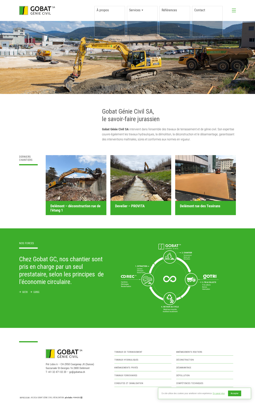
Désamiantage (183, 367)
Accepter (235, 393)
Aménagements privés (126, 367)
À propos (103, 10)
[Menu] (234, 10)
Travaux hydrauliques (126, 360)
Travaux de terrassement (128, 352)
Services (135, 10)
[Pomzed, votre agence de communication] (77, 398)
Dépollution (183, 375)
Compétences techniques (189, 383)
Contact (199, 10)
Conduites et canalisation (128, 383)
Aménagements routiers (189, 352)
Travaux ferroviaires (125, 375)
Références (169, 10)
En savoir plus (219, 393)
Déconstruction (185, 360)
